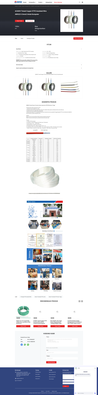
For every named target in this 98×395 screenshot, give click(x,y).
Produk (20, 6)
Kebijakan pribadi (54, 391)
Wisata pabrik (37, 374)
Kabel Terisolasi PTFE (52, 372)
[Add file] (75, 393)
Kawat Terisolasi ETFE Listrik (40, 296)
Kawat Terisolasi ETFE (26, 6)
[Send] (95, 393)
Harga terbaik (19, 20)
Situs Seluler (48, 391)
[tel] (31, 345)
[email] (22, 345)
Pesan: (48, 336)
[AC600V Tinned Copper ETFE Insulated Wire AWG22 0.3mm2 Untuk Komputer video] (72, 88)
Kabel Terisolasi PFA (52, 376)
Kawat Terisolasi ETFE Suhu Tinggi (55, 296)
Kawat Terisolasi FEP (52, 374)
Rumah (16, 6)
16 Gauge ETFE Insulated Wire (26, 296)
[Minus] (95, 368)
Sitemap (42, 391)
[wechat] (28, 345)
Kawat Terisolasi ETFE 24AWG (23, 320)
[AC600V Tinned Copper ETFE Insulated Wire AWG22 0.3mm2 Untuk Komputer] (71, 20)
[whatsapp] (25, 345)
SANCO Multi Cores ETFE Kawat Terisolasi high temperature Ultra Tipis (73, 322)
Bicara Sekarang (30, 20)
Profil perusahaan (38, 372)
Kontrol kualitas (37, 376)
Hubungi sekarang (51, 362)
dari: (47, 350)
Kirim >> (65, 386)
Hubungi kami (37, 378)
